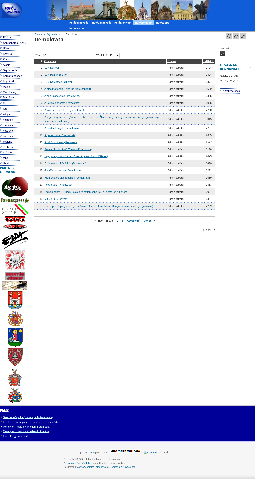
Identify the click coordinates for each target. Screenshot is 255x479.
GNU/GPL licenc (86, 463)
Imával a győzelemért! (16, 436)
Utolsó (148, 220)
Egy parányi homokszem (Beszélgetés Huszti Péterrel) (76, 156)
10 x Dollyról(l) (52, 67)
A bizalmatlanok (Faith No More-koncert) (67, 88)
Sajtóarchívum (54, 34)
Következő (133, 220)
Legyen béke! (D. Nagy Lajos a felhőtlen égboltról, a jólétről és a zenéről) (86, 191)
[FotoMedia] (11, 10)
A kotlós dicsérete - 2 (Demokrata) (64, 110)
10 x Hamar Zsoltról (55, 74)
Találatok (208, 61)
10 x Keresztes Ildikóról (58, 81)
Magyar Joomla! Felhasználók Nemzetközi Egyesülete (105, 467)
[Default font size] (236, 36)
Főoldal (38, 34)
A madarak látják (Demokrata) (61, 128)
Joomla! (70, 463)
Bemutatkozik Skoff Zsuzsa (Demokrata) (68, 149)
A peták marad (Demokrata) (60, 135)
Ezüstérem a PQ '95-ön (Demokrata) (65, 163)
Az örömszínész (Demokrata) (61, 142)
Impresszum (88, 452)
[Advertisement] (235, 250)
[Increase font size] (229, 36)
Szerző (171, 61)
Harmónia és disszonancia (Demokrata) (67, 177)
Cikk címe (50, 61)
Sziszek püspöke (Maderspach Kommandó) (28, 417)
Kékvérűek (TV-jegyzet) (58, 184)
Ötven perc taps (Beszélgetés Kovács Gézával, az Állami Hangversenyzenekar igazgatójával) (98, 206)
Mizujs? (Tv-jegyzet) (56, 198)
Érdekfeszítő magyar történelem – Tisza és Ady (30, 422)
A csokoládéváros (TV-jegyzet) (62, 95)
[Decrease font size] (243, 36)
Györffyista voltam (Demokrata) (62, 170)
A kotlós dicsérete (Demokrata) (62, 102)
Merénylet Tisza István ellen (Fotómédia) (26, 426)
